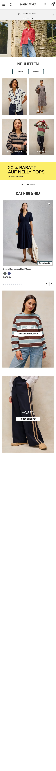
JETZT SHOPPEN (28, 185)
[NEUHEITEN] (28, 38)
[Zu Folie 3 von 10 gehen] (7, 284)
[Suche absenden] (11, 4)
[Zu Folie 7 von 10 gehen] (15, 284)
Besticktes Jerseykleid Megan (17, 269)
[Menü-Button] (3, 4)
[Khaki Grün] (5, 273)
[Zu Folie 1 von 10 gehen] (3, 284)
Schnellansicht (44, 263)
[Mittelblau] (9, 273)
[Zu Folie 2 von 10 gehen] (5, 284)
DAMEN (20, 72)
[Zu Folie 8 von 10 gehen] (17, 284)
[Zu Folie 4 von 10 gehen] (9, 284)
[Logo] (28, 4)
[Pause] (53, 15)
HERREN (36, 72)
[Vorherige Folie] (46, 284)
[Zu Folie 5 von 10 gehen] (11, 284)
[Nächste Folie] (51, 284)
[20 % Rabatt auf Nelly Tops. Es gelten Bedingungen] (28, 171)
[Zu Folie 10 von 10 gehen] (21, 284)
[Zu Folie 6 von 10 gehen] (13, 284)
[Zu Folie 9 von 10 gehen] (19, 284)
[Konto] (45, 4)
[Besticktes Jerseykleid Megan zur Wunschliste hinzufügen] (49, 204)
